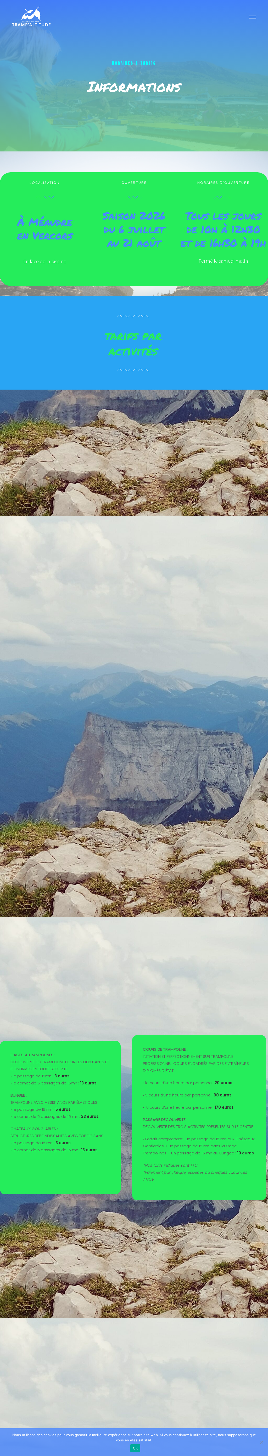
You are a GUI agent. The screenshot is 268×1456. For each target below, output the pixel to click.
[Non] (261, 1442)
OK (135, 1448)
